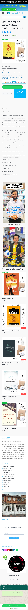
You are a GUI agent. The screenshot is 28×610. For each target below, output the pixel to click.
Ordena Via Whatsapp (13, 87)
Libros (12, 68)
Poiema (15, 68)
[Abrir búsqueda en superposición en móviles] (14, 17)
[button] (3, 13)
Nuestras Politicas (14, 579)
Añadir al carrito (20, 92)
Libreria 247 (16, 13)
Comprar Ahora (20, 96)
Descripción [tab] (4, 108)
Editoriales (9, 68)
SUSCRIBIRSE (14, 537)
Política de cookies (14, 575)
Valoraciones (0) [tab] (5, 111)
